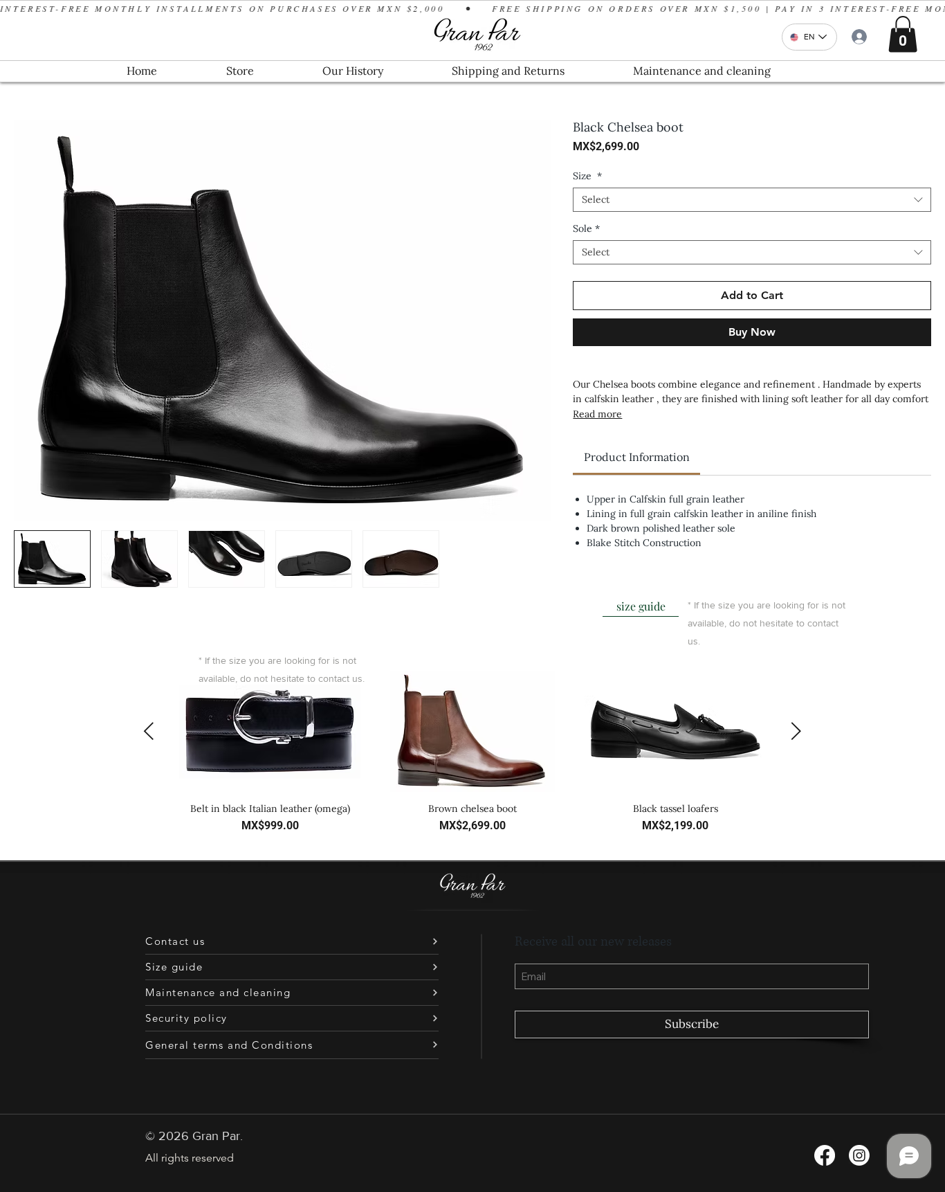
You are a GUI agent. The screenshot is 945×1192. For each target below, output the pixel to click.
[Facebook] (824, 1155)
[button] (903, 34)
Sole (586, 229)
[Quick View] (269, 731)
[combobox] (752, 200)
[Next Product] (796, 731)
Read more (597, 414)
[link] (637, 457)
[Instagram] (859, 1155)
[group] (472, 758)
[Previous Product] (149, 731)
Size (587, 176)
